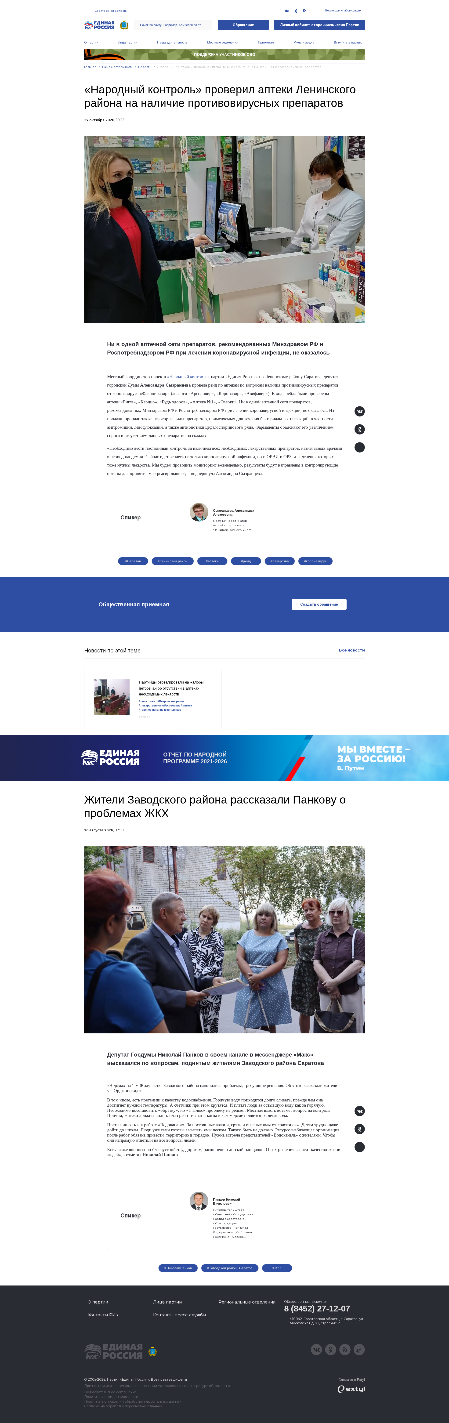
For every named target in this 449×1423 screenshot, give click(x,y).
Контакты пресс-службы (179, 1315)
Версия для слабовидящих (343, 10)
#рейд (246, 561)
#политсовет (148, 701)
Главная (90, 67)
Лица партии (128, 42)
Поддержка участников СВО (224, 55)
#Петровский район (170, 701)
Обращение (243, 25)
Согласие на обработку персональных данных (123, 1406)
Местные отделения (222, 42)
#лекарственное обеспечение (159, 705)
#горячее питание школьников (160, 709)
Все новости (352, 650)
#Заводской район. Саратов (230, 1268)
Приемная (266, 42)
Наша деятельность (172, 42)
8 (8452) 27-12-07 (317, 1308)
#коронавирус (315, 561)
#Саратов (133, 561)
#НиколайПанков (178, 1268)
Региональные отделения (247, 1302)
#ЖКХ (277, 1268)
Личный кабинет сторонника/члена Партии (319, 25)
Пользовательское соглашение (110, 1392)
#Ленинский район (173, 561)
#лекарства (280, 561)
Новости (145, 67)
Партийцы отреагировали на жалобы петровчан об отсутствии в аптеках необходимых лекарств (171, 688)
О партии (91, 42)
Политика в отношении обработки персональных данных (132, 1402)
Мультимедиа (303, 42)
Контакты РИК (103, 1315)
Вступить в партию (348, 42)
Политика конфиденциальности (111, 1397)
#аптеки (212, 561)
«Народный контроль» (188, 376)
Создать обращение (319, 604)
